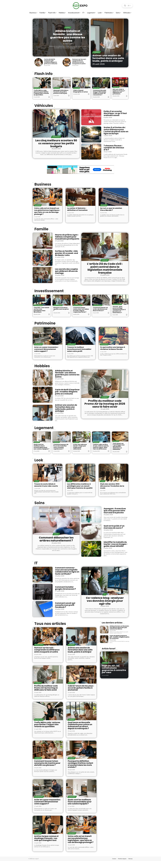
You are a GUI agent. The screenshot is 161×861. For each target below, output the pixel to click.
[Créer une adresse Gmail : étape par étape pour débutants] (81, 437)
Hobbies (67, 27)
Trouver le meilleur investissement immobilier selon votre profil (79, 349)
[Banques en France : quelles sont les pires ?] (61, 300)
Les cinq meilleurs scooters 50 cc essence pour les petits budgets (56, 143)
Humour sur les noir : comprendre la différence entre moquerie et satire (79, 61)
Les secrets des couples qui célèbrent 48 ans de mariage (66, 271)
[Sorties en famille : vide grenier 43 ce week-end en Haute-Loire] (42, 258)
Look (38, 460)
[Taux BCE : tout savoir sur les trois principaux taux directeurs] (42, 300)
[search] (125, 5)
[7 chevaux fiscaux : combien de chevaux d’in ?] (91, 151)
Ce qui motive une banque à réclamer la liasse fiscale (112, 348)
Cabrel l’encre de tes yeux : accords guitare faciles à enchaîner (81, 688)
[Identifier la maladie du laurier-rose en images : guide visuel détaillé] (91, 549)
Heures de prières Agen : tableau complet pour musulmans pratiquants (67, 237)
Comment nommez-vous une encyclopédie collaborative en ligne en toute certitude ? (67, 570)
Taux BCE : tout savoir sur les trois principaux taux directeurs (41, 310)
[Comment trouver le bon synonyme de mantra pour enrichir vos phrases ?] (48, 750)
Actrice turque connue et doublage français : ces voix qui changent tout (46, 838)
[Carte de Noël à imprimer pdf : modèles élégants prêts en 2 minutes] (38, 62)
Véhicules (43, 106)
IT (36, 563)
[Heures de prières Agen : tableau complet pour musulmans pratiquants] (42, 241)
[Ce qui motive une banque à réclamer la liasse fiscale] (113, 336)
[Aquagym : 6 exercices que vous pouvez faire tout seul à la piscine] (91, 514)
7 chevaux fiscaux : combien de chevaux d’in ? (114, 147)
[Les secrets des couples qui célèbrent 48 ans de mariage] (42, 275)
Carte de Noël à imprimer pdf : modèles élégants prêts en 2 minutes (50, 61)
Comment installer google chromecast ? (65, 588)
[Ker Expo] (80, 6)
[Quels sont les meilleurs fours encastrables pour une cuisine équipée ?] (42, 437)
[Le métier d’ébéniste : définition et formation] (80, 197)
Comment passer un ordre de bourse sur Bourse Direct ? (100, 309)
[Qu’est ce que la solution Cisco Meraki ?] (113, 197)
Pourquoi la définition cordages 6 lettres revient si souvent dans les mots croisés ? (80, 764)
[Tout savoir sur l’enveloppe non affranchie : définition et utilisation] (120, 436)
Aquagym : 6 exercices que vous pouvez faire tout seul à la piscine (115, 510)
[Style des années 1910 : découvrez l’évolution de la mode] (113, 473)
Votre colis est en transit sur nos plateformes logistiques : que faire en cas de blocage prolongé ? (47, 211)
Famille (41, 229)
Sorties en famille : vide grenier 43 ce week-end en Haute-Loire (66, 253)
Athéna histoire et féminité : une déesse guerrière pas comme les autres (67, 35)
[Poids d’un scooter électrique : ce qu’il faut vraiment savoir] (91, 117)
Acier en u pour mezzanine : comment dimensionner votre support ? (46, 349)
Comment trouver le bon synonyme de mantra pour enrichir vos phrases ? (47, 763)
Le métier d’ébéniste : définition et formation (77, 209)
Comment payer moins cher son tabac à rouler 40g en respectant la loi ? (81, 310)
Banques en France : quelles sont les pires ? (61, 309)
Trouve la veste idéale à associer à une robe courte (46, 485)
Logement (43, 428)
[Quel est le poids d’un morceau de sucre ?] (91, 532)
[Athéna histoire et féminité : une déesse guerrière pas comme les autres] (42, 378)
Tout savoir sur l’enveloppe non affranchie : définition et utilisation (119, 446)
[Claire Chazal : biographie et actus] (81, 82)
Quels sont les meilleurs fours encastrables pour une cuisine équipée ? (41, 447)
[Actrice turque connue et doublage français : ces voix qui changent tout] (48, 825)
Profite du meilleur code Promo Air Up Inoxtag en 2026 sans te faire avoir (104, 404)
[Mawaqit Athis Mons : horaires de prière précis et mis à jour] (61, 82)
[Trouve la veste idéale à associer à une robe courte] (47, 473)
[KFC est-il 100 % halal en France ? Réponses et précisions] (120, 82)
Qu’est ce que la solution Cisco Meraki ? (111, 209)
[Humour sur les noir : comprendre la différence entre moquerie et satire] (67, 62)
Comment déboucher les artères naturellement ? (56, 539)
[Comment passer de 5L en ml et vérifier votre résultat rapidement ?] (61, 437)
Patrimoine (45, 323)
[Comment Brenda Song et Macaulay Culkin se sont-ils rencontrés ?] (101, 82)
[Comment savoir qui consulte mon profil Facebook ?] (42, 609)
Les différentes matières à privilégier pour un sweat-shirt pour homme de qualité (79, 486)
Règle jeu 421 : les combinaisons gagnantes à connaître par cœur (114, 669)
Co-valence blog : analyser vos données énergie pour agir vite (105, 601)
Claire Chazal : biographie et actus (80, 91)
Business (38, 205)
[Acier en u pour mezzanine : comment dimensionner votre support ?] (47, 336)
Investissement (49, 291)
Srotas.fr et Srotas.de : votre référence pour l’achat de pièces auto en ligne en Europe (116, 130)
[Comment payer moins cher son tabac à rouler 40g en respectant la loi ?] (81, 300)
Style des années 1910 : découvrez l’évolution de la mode (112, 486)
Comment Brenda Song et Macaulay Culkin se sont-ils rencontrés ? (99, 92)
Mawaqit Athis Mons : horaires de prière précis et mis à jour (61, 91)
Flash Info (37, 88)
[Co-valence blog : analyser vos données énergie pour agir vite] (104, 581)
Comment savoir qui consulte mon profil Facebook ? (65, 605)
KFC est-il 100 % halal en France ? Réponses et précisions (119, 91)
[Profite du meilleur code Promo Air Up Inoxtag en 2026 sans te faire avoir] (104, 384)
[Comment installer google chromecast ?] (42, 592)
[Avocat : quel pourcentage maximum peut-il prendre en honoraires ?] (120, 300)
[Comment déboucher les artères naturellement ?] (56, 521)
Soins (39, 503)
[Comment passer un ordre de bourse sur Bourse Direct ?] (101, 300)
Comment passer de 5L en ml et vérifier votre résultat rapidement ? (60, 447)
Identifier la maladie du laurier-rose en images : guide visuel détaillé (115, 544)
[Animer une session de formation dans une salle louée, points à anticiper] (109, 43)
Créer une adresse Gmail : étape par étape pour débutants (80, 447)
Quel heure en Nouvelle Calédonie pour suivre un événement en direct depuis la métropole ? (80, 725)
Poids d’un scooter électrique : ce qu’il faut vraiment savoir (115, 113)
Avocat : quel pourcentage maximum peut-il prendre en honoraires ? (119, 309)
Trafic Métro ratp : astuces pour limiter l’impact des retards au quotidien (41, 92)
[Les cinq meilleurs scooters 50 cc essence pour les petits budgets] (56, 123)
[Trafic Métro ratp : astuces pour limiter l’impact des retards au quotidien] (42, 82)
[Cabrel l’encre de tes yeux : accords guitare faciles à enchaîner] (81, 674)
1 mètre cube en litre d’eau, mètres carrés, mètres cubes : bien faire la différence (101, 447)
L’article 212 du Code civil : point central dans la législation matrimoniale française (105, 268)
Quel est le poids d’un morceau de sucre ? (114, 527)
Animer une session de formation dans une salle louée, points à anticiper (108, 58)
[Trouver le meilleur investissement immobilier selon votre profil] (80, 336)
